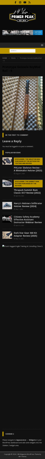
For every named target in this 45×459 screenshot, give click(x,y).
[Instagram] (20, 2)
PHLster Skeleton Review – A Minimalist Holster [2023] (28, 165)
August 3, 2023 (20, 173)
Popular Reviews (13, 153)
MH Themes (22, 456)
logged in (15, 146)
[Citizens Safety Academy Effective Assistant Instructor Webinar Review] (7, 219)
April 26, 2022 (20, 196)
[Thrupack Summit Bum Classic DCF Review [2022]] (7, 183)
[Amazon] (29, 2)
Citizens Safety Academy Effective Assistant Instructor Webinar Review (28, 220)
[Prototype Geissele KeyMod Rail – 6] (22, 129)
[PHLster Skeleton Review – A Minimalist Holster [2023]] (7, 161)
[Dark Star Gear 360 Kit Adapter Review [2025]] (7, 235)
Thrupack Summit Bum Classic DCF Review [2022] (27, 187)
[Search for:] (22, 51)
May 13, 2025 (20, 239)
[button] (41, 45)
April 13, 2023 (20, 225)
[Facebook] (15, 2)
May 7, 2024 (19, 209)
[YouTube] (25, 2)
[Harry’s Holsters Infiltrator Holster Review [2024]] (7, 205)
